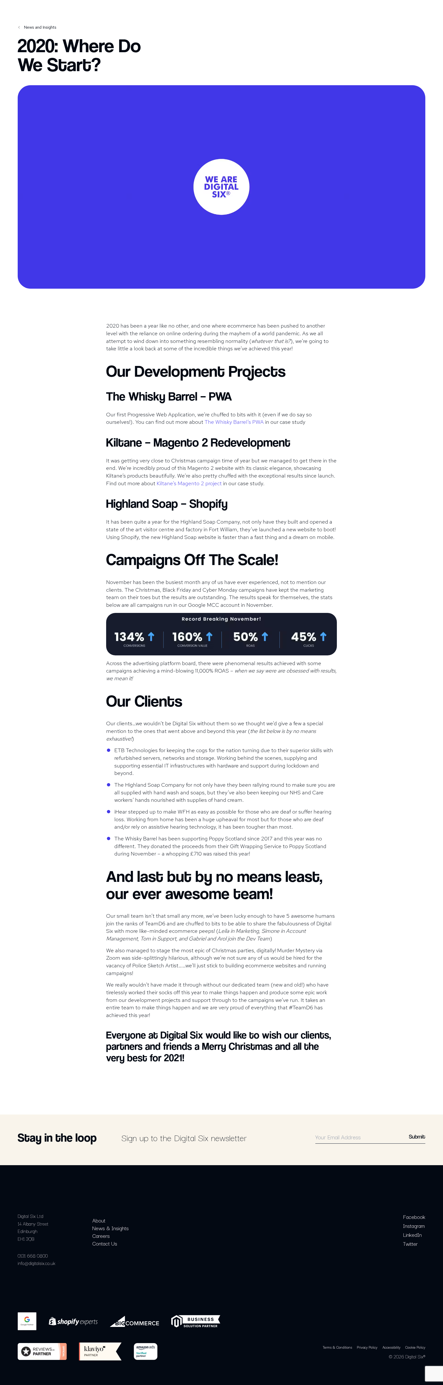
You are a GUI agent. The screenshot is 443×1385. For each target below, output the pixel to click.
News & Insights (110, 1228)
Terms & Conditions (337, 1347)
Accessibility (391, 1347)
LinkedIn (412, 1234)
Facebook (414, 1217)
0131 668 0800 (33, 1255)
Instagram (414, 1225)
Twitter (410, 1243)
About (98, 1220)
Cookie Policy (415, 1347)
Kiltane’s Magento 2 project (189, 483)
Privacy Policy (367, 1347)
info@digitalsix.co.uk (36, 1263)
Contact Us (104, 1243)
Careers (101, 1235)
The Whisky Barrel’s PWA (234, 421)
